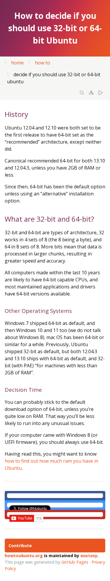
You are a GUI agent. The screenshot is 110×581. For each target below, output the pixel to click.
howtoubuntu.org (24, 555)
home (17, 62)
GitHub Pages (74, 562)
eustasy (88, 555)
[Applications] (91, 93)
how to (42, 62)
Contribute (20, 545)
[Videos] (100, 93)
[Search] (81, 93)
